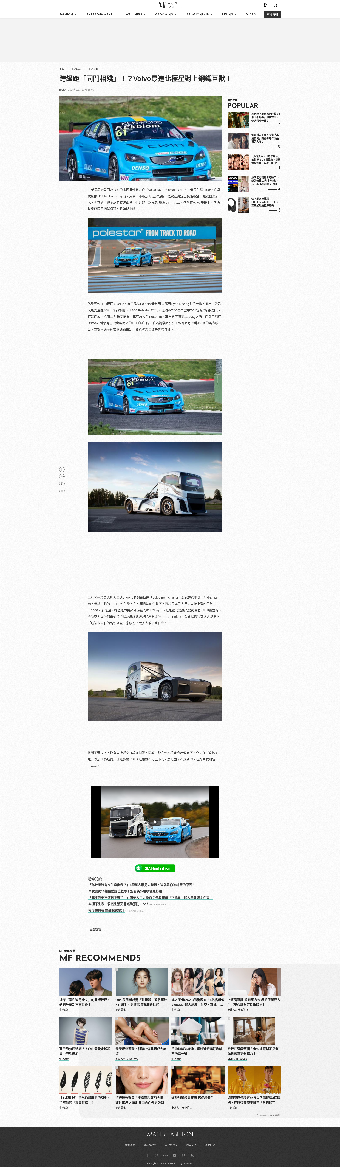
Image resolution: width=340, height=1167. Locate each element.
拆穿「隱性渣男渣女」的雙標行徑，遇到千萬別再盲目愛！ (84, 1002)
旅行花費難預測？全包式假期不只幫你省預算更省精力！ (253, 1051)
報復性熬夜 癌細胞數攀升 (106, 910)
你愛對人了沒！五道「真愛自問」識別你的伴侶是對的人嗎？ (265, 138)
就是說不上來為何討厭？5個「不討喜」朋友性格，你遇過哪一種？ (265, 117)
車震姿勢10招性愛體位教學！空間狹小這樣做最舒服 (125, 891)
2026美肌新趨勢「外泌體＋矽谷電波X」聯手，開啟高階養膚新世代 (141, 1002)
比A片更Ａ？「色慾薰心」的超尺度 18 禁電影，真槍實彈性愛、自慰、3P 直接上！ (265, 160)
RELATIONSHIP (197, 14)
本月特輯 (272, 14)
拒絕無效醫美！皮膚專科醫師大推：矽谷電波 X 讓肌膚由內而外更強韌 (140, 1100)
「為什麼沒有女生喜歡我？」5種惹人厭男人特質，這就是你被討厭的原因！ (141, 885)
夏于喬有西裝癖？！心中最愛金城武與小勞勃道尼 (84, 1051)
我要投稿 (210, 1145)
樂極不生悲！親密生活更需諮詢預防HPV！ (118, 904)
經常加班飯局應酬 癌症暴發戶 (192, 1098)
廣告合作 (191, 1145)
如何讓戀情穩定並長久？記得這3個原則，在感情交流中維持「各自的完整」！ (254, 1100)
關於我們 (130, 1145)
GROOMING (164, 14)
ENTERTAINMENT (99, 14)
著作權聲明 (171, 1145)
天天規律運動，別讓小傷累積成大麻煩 (140, 1051)
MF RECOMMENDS (100, 958)
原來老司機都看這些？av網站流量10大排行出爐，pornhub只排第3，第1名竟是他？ (265, 181)
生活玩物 (93, 69)
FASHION (66, 14)
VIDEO (251, 14)
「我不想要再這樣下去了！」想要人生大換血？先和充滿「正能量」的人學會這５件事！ (150, 897)
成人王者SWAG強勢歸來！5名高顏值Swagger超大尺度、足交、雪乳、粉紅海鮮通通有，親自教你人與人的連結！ (197, 1002)
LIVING (227, 14)
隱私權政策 (150, 1145)
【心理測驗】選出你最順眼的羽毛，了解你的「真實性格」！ (84, 1100)
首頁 (61, 69)
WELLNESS (134, 14)
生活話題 (76, 69)
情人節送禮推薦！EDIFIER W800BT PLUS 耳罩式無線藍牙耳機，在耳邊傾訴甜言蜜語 (265, 202)
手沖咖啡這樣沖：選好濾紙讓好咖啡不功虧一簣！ (196, 1051)
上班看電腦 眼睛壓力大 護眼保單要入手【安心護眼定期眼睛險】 (254, 1002)
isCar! (62, 89)
